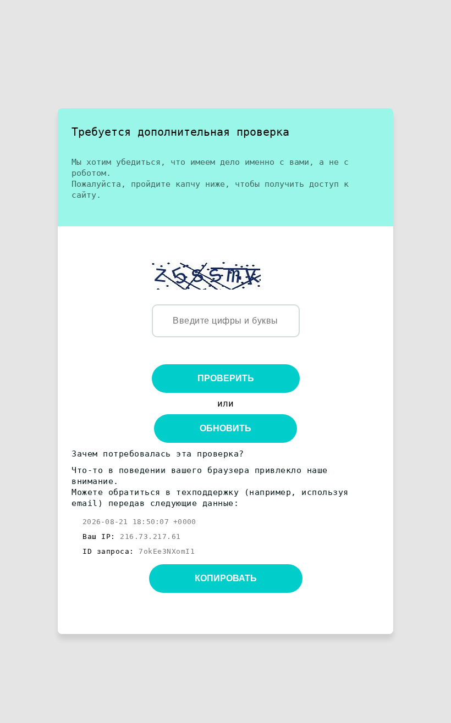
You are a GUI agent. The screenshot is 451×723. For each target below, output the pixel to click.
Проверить (225, 378)
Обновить (225, 428)
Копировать (226, 578)
